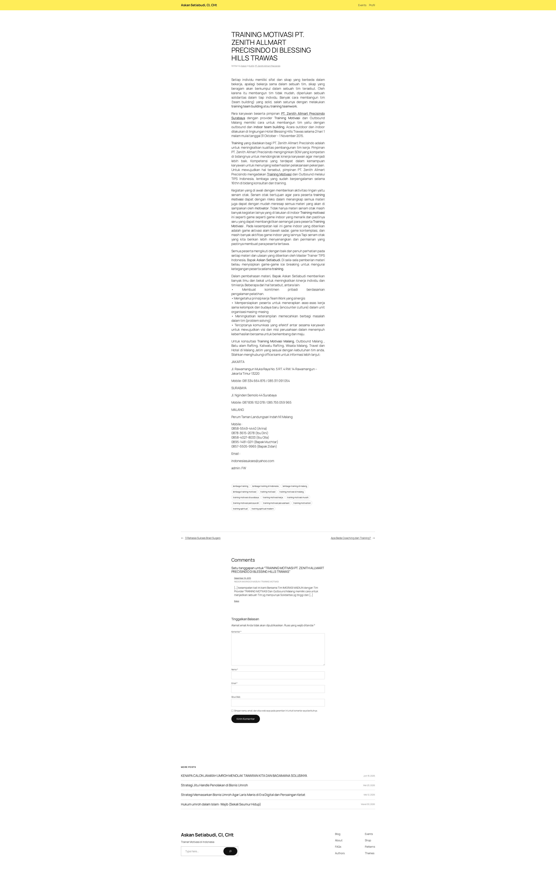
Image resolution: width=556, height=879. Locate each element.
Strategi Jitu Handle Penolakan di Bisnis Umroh (214, 785)
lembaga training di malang (295, 486)
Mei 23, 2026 (369, 785)
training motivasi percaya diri (246, 503)
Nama (234, 669)
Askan (244, 65)
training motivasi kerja (273, 497)
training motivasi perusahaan (276, 503)
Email (234, 683)
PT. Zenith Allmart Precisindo (267, 65)
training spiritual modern (263, 508)
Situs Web (235, 697)
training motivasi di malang (291, 491)
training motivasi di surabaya (246, 497)
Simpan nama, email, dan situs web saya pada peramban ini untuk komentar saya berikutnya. (275, 710)
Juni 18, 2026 (369, 775)
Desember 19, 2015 (242, 578)
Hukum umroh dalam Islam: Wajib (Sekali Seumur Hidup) (221, 804)
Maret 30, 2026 (368, 804)
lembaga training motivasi (244, 491)
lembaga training (240, 486)
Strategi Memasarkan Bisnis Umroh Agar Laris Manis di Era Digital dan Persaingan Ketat (243, 795)
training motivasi (267, 491)
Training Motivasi (279, 174)
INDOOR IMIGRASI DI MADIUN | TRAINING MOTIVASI (256, 581)
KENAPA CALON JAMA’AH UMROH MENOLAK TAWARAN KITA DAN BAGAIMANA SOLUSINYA (244, 775)
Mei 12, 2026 (369, 794)
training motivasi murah (297, 497)
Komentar (236, 631)
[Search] (230, 851)
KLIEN (251, 65)
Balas (236, 601)
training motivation (302, 503)
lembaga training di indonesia (265, 486)
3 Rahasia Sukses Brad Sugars (202, 538)
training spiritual (240, 508)
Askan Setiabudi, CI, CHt (199, 5)
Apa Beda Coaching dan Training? (351, 538)
